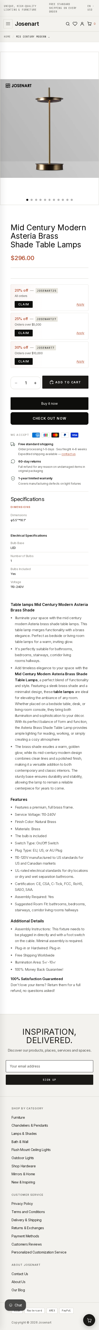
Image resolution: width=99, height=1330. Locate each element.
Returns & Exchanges (28, 1228)
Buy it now (49, 403)
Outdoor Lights (23, 1158)
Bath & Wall (20, 1142)
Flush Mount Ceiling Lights (31, 1150)
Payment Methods (25, 1236)
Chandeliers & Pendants (30, 1125)
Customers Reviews (27, 1244)
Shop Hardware (24, 1166)
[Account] (82, 23)
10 (67, 200)
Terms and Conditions (28, 1212)
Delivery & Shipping (27, 1220)
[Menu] (7, 23)
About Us (18, 1282)
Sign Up (49, 1079)
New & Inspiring (23, 1182)
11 (72, 200)
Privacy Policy (22, 1203)
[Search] (67, 23)
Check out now (49, 418)
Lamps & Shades (24, 1133)
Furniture (18, 1117)
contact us (68, 454)
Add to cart (68, 382)
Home (7, 36)
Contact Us (20, 1274)
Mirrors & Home (23, 1174)
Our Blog (18, 1290)
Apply (80, 304)
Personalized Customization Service (39, 1252)
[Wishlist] (75, 23)
